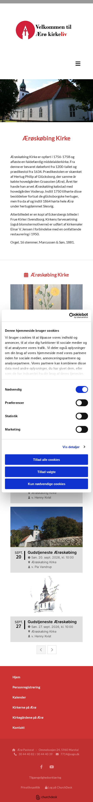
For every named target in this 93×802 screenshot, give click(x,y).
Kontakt (19, 727)
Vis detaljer (71, 447)
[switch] (82, 402)
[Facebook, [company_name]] (41, 767)
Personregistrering (26, 687)
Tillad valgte (46, 471)
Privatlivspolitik (30, 787)
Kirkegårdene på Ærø (28, 717)
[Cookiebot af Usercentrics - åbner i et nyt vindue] (69, 315)
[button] (46, 63)
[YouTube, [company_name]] (51, 767)
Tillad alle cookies (46, 459)
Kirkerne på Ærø (24, 707)
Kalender (19, 697)
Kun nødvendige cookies (46, 484)
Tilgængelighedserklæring (45, 777)
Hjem (16, 677)
